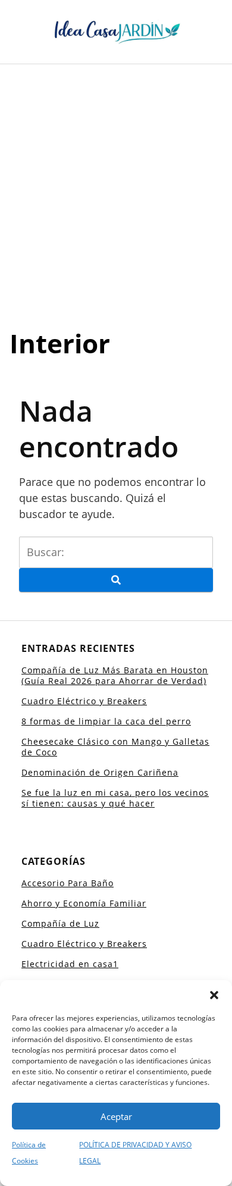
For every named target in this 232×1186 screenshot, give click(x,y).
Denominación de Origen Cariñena (99, 772)
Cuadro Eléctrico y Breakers (84, 701)
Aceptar (116, 1116)
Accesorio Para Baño (67, 883)
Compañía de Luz (60, 923)
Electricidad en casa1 (69, 963)
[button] (214, 995)
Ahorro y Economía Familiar (83, 903)
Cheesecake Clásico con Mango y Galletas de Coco (115, 747)
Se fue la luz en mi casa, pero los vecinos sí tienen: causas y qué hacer (115, 798)
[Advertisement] (116, 186)
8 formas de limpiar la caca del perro (106, 721)
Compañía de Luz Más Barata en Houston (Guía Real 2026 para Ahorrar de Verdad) (114, 675)
